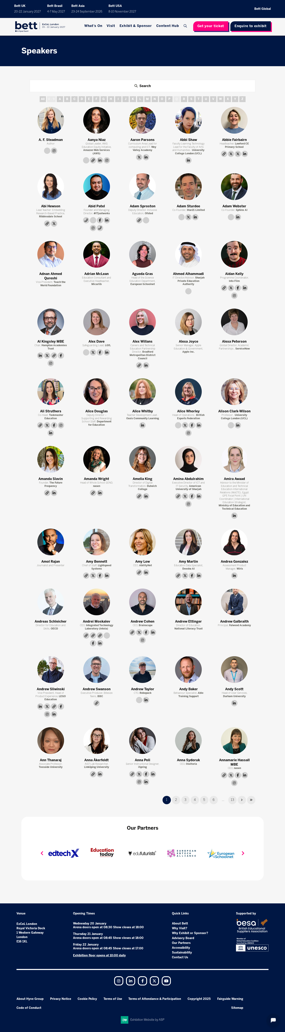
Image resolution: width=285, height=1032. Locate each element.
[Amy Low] (142, 542)
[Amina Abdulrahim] (188, 459)
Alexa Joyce (188, 341)
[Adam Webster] (234, 186)
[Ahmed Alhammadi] (188, 254)
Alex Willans (142, 341)
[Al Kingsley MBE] (50, 322)
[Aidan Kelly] (234, 254)
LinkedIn (130, 981)
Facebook (142, 981)
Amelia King (142, 479)
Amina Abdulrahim (188, 479)
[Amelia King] (142, 459)
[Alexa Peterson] (234, 322)
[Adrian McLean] (96, 254)
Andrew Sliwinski (51, 689)
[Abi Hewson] (50, 186)
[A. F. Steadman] (50, 120)
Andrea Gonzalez (234, 561)
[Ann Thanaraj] (50, 740)
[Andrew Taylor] (142, 669)
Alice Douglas (96, 411)
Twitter (154, 981)
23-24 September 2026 (86, 11)
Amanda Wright (96, 479)
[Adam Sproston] (142, 186)
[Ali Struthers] (50, 391)
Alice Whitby (142, 411)
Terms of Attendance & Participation (154, 999)
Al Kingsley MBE (50, 341)
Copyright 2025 (199, 999)
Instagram (118, 981)
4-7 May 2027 (56, 11)
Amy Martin (188, 561)
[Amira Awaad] (234, 459)
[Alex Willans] (142, 322)
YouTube (166, 981)
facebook (100, 220)
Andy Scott (234, 689)
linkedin (100, 160)
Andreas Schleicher (51, 621)
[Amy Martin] (188, 542)
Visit (111, 26)
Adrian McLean (96, 274)
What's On (93, 26)
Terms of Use (112, 999)
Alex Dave (96, 341)
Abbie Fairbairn (234, 140)
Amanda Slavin (50, 479)
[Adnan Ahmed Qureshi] (50, 254)
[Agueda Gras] (142, 254)
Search (186, 26)
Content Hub (167, 26)
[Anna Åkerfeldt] (96, 740)
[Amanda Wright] (96, 459)
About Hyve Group (30, 999)
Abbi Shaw (188, 140)
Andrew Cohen (142, 621)
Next (243, 853)
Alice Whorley (188, 411)
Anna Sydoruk (188, 760)
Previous (42, 853)
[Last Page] (251, 800)
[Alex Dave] (96, 322)
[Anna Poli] (142, 740)
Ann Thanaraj (51, 760)
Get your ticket (210, 26)
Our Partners (181, 943)
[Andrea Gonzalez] (234, 542)
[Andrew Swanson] (96, 669)
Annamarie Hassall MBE (234, 762)
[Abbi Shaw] (188, 120)
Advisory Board (183, 938)
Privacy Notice (60, 999)
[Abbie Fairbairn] (234, 120)
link (47, 151)
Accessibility (181, 948)
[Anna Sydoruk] (188, 740)
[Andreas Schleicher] (50, 602)
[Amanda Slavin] (50, 459)
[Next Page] (242, 800)
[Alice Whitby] (142, 391)
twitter (139, 157)
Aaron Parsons (142, 140)
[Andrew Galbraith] (234, 602)
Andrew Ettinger (188, 621)
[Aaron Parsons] (142, 120)
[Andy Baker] (188, 669)
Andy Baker (188, 689)
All (43, 99)
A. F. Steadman (51, 140)
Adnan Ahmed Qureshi (50, 276)
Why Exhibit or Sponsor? (190, 933)
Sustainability (182, 952)
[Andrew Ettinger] (188, 602)
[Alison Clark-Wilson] (234, 391)
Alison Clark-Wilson (234, 411)
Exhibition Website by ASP (147, 1020)
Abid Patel (96, 206)
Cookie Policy (87, 999)
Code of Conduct (28, 1008)
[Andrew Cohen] (142, 602)
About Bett (180, 923)
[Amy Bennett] (96, 542)
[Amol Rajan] (50, 542)
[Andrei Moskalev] (96, 602)
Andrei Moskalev (96, 621)
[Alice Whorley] (188, 391)
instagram (54, 151)
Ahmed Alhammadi (188, 274)
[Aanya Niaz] (96, 120)
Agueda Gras (142, 274)
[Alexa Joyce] (188, 322)
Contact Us (180, 957)
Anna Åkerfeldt (96, 760)
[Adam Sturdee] (188, 186)
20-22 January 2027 (27, 11)
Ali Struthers (50, 411)
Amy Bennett (96, 561)
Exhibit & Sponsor (136, 26)
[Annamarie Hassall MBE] (234, 740)
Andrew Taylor (142, 689)
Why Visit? (179, 928)
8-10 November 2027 (122, 11)
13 (232, 800)
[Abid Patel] (96, 186)
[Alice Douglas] (96, 391)
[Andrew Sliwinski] (50, 669)
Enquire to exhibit (251, 26)
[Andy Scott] (234, 669)
